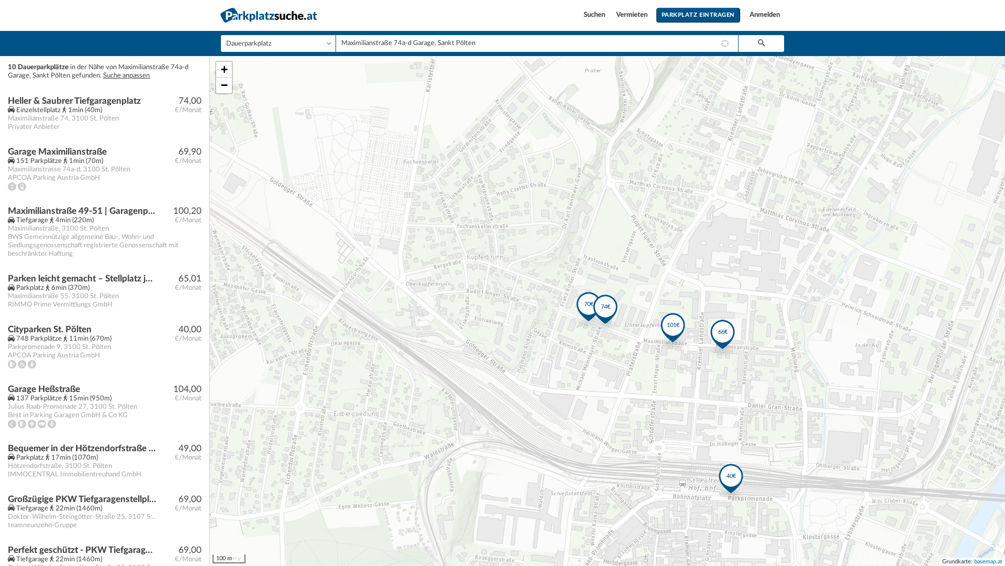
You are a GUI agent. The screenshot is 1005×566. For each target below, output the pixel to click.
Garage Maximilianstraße (57, 151)
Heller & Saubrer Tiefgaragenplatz (74, 100)
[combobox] (537, 43)
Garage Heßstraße (44, 389)
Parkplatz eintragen (698, 15)
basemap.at (988, 561)
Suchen (595, 15)
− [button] (224, 85)
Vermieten (632, 15)
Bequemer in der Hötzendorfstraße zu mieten (82, 448)
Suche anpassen (126, 75)
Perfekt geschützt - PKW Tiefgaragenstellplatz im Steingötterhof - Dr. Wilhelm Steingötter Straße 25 (82, 550)
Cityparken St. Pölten (50, 329)
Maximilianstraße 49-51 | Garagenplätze (82, 210)
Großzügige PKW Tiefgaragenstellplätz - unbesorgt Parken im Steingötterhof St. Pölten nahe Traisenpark (82, 499)
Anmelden (765, 15)
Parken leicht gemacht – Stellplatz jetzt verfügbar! (82, 278)
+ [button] (224, 69)
